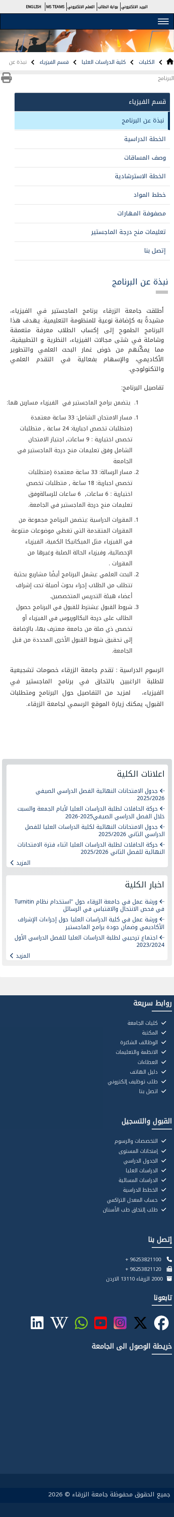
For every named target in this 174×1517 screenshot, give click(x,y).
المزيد (23, 863)
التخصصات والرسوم (137, 1141)
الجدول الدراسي (141, 1161)
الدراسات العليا (142, 1170)
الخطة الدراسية (145, 139)
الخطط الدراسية (141, 1190)
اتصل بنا (149, 1091)
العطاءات (148, 1062)
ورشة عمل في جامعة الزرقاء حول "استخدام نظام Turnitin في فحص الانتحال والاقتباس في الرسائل (89, 905)
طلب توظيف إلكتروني (133, 1081)
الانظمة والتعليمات (137, 1052)
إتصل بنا (155, 250)
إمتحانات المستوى (139, 1151)
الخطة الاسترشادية (140, 176)
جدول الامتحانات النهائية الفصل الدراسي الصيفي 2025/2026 (100, 795)
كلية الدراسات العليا (103, 62)
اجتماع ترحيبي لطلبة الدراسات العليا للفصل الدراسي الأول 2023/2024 (89, 941)
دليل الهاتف (144, 1072)
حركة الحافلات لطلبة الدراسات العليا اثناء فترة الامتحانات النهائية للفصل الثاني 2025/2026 (91, 848)
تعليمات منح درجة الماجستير (128, 232)
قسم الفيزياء (53, 62)
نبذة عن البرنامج (143, 120)
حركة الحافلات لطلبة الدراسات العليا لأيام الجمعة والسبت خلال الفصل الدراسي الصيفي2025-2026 (91, 812)
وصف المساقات (145, 157)
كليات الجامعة (143, 1023)
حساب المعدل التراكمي (133, 1200)
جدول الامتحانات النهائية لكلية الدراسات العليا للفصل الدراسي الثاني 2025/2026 (95, 831)
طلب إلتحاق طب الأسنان (131, 1210)
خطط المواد (150, 194)
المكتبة (150, 1033)
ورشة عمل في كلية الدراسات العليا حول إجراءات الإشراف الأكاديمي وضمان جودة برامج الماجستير (91, 923)
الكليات (146, 62)
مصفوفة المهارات (141, 213)
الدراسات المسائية (139, 1180)
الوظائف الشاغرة (139, 1042)
